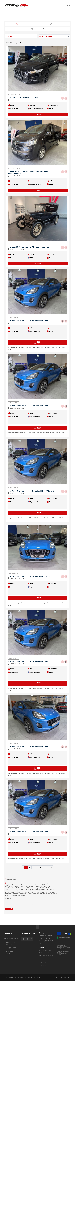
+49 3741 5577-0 (11, 948)
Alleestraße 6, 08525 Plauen (10, 943)
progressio (37, 977)
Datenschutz (67, 977)
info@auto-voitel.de (9, 952)
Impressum (59, 977)
